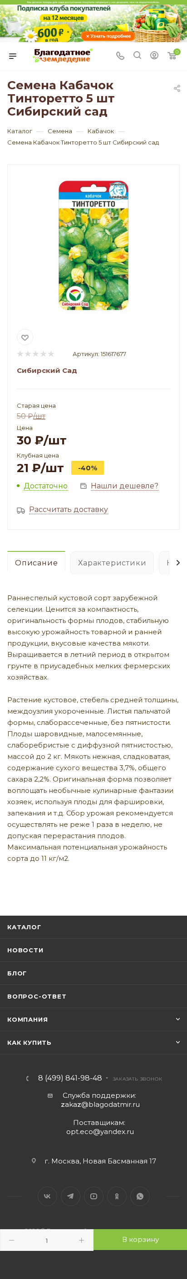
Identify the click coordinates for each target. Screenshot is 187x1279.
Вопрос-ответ (37, 996)
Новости (25, 950)
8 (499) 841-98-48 (70, 1078)
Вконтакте (47, 1196)
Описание (36, 563)
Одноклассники (117, 1196)
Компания (27, 1019)
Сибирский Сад (47, 370)
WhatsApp (140, 1196)
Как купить (29, 1042)
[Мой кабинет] (154, 56)
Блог (17, 973)
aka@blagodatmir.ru (100, 1104)
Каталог (24, 927)
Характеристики (112, 563)
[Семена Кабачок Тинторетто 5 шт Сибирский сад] (93, 245)
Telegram (70, 1196)
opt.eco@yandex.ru (100, 1131)
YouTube (93, 1196)
